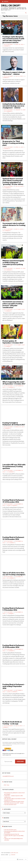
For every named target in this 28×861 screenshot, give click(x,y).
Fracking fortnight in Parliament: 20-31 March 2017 (14, 424)
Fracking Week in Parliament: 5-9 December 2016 (13, 609)
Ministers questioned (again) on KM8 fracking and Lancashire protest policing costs (13, 263)
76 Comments (7, 187)
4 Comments (7, 428)
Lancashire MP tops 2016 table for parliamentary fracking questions (14, 466)
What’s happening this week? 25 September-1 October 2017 (14, 383)
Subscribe (20, 761)
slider (11, 852)
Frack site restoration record (10, 804)
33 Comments (7, 230)
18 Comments (8, 270)
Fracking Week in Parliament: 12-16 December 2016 (13, 538)
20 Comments (8, 111)
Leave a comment (12, 505)
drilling (16, 852)
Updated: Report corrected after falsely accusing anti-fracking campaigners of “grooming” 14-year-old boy (13, 181)
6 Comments (6, 46)
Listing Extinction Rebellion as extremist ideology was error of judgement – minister (14, 106)
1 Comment (7, 346)
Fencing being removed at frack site (11, 834)
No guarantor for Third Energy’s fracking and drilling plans (13, 143)
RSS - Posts (6, 785)
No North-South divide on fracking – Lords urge (12, 723)
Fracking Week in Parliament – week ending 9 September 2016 (14, 686)
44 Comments (11, 578)
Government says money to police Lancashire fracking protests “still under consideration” (13, 304)
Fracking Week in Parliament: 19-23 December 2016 (13, 501)
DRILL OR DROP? (10, 5)
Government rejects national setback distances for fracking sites (14, 225)
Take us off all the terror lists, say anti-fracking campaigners (14, 574)
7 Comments (7, 311)
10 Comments (11, 542)
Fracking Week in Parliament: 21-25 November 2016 (13, 646)
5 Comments (6, 148)
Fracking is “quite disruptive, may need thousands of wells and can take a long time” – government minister (13, 39)
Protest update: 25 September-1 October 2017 (13, 342)
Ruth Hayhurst (8, 44)
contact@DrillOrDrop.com (8, 776)
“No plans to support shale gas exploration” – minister (14, 73)
